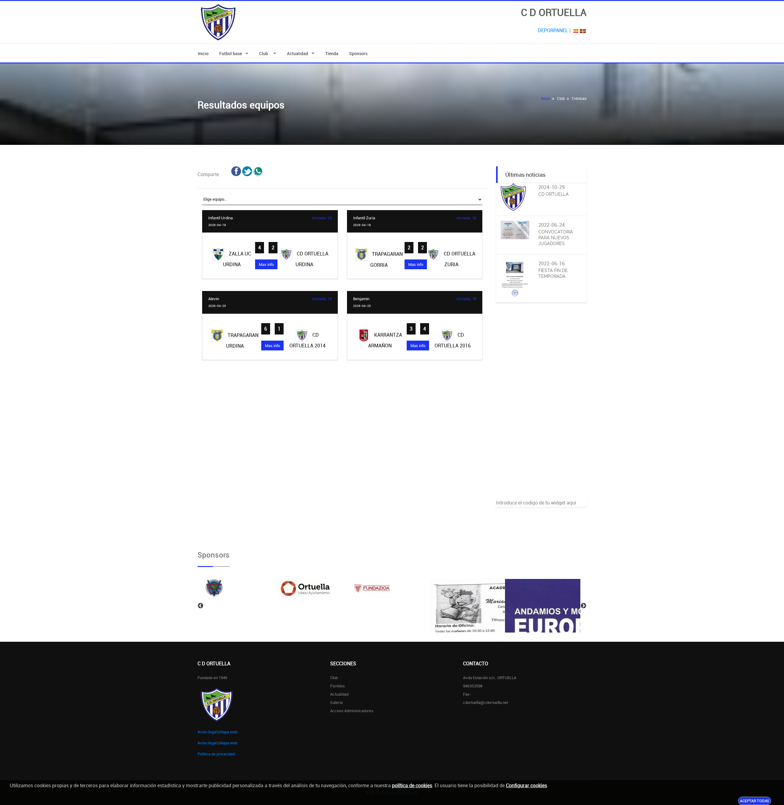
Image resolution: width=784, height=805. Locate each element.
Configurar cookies (526, 785)
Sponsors (358, 53)
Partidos (337, 686)
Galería (336, 702)
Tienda (331, 53)
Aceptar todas (754, 800)
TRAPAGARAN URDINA (242, 341)
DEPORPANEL (553, 30)
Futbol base (230, 53)
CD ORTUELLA (553, 194)
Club (264, 53)
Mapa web (228, 732)
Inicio (203, 53)
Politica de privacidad (216, 754)
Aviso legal (207, 732)
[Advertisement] (541, 407)
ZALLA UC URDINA (237, 259)
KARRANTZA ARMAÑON (385, 340)
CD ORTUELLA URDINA (312, 259)
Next (583, 606)
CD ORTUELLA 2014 (307, 340)
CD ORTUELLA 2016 (453, 340)
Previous (201, 606)
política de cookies (412, 785)
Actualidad (297, 53)
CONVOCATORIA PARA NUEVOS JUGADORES (555, 237)
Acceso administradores (351, 710)
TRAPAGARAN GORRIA (386, 259)
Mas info (266, 264)
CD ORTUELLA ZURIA (459, 259)
